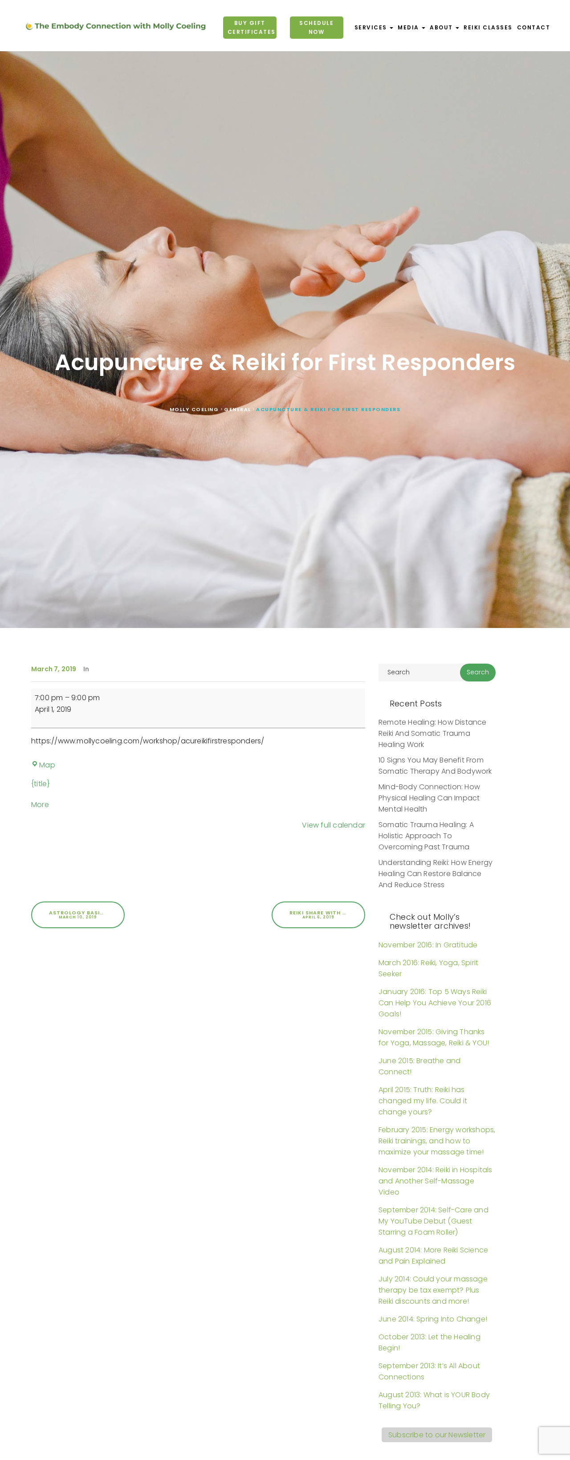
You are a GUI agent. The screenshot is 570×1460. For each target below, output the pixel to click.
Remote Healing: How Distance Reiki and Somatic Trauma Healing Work (433, 733)
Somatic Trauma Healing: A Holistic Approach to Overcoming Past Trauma (426, 836)
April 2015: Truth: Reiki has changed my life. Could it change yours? (423, 1101)
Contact (533, 27)
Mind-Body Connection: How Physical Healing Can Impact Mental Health (429, 798)
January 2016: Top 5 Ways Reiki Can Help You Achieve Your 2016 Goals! (435, 1003)
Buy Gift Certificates (251, 27)
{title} (40, 784)
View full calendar (333, 825)
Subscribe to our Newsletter (436, 1435)
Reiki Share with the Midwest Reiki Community (327, 914)
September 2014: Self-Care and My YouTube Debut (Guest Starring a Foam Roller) (434, 1221)
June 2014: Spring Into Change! (433, 1319)
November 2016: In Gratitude (428, 945)
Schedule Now (316, 27)
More (40, 804)
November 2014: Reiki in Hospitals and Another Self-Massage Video (436, 1181)
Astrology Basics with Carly (87, 914)
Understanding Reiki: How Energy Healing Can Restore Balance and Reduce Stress (436, 873)
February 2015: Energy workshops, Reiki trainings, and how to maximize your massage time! (437, 1141)
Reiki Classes (488, 27)
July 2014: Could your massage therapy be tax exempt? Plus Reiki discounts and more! (433, 1290)
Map (47, 765)
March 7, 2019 (54, 669)
